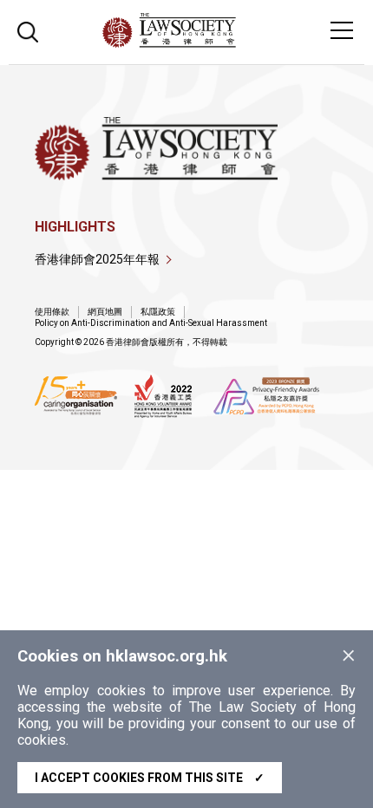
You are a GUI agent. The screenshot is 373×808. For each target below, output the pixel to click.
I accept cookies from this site (150, 778)
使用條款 (52, 311)
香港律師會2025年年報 (97, 259)
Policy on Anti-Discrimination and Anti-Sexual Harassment (151, 323)
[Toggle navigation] (342, 30)
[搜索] (27, 30)
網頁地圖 (105, 311)
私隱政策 (158, 311)
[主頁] (216, 43)
